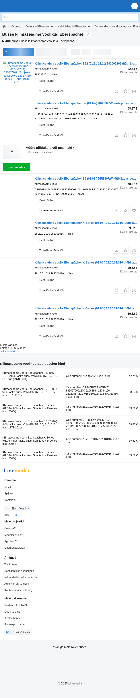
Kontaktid (9, 499)
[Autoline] (4, 26)
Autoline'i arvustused (16, 583)
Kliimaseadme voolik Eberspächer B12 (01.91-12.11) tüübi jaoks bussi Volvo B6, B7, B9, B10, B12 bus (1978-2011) (30, 376)
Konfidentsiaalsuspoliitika (19, 570)
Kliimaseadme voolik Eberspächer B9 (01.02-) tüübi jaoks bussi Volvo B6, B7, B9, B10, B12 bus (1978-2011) (29, 392)
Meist (7, 487)
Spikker (8, 493)
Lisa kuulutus (16, 166)
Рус (15, 514)
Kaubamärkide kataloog (18, 590)
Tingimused (11, 564)
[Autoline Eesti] (23, 6)
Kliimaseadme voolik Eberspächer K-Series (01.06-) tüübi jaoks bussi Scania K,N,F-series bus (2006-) (29, 408)
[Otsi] (134, 17)
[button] (134, 6)
